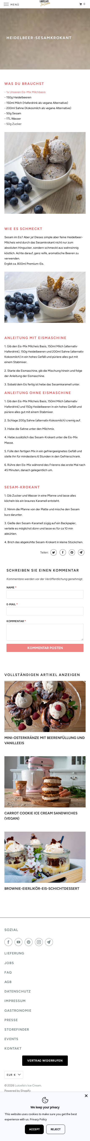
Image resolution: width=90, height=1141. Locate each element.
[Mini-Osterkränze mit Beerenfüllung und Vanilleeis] (45, 706)
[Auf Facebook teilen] (62, 552)
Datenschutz (17, 991)
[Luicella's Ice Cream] (45, 4)
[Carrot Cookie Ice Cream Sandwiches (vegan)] (45, 781)
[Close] (86, 1096)
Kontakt (13, 1048)
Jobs (9, 963)
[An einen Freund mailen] (80, 552)
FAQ (8, 972)
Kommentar (16, 621)
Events (11, 1039)
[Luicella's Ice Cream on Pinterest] (29, 942)
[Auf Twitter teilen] (53, 552)
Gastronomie (17, 1011)
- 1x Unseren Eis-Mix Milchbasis (25, 92)
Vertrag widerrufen (45, 1060)
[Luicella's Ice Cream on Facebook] (9, 942)
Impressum (15, 1001)
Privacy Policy (38, 1119)
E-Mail (12, 604)
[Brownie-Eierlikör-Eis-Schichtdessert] (45, 857)
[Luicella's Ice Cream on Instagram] (40, 942)
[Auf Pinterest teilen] (71, 552)
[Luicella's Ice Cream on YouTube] (19, 942)
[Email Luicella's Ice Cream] (50, 942)
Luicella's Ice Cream (28, 1085)
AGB (8, 982)
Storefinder (16, 1029)
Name (11, 587)
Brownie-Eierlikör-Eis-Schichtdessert (41, 888)
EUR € (11, 1074)
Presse (11, 1020)
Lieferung (14, 953)
